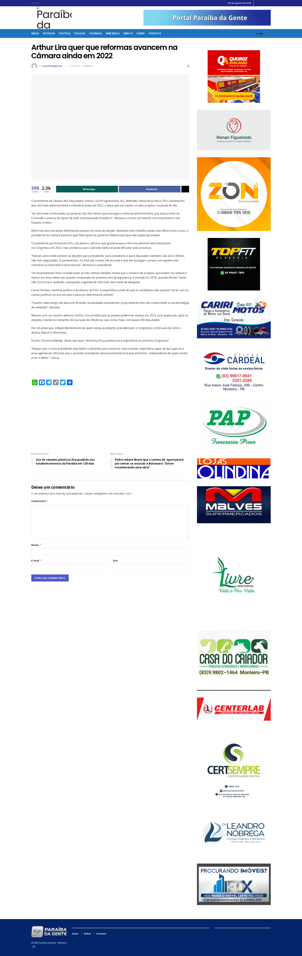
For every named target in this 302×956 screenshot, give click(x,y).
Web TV (128, 33)
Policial (79, 33)
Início (35, 33)
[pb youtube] (207, 17)
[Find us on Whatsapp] (270, 3)
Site (115, 560)
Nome (36, 545)
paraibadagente (52, 65)
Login (259, 33)
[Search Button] (60, 3)
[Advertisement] (110, 418)
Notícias (49, 33)
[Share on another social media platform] (185, 189)
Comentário (40, 501)
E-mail (36, 560)
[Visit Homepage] (51, 17)
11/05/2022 (74, 65)
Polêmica (95, 33)
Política (64, 33)
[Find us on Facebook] (261, 3)
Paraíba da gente (47, 942)
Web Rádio (113, 33)
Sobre (140, 33)
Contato (154, 33)
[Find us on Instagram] (265, 3)
